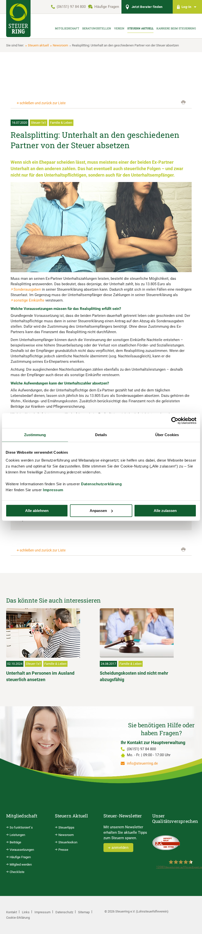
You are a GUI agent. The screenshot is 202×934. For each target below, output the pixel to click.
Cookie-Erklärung (18, 917)
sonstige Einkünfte (29, 300)
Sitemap (84, 912)
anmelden (120, 847)
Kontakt (11, 912)
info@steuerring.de (142, 763)
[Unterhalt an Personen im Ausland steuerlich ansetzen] (49, 633)
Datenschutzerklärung (101, 484)
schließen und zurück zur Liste (43, 103)
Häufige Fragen (106, 6)
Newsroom (60, 45)
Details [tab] (101, 435)
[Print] (183, 102)
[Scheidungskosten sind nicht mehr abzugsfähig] (143, 633)
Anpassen (98, 510)
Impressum (53, 490)
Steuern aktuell (38, 45)
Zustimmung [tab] (35, 435)
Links (26, 912)
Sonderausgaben (27, 289)
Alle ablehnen (37, 510)
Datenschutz (64, 912)
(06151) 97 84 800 (71, 6)
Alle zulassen (165, 510)
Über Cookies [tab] (167, 435)
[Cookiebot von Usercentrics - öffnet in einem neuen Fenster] (174, 420)
